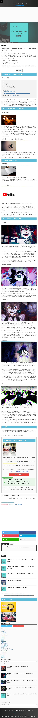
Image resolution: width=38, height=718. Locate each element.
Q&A (32, 710)
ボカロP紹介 (4, 552)
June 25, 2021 (15, 95)
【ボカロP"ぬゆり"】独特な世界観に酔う (15, 580)
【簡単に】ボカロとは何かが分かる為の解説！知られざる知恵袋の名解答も (21, 693)
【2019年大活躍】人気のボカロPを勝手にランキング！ (18, 587)
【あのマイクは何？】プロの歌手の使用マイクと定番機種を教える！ (20, 673)
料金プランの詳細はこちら (6, 625)
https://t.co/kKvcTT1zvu (9, 91)
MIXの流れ (8, 710)
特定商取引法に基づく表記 (20, 710)
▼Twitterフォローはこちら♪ (7, 502)
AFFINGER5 (33, 716)
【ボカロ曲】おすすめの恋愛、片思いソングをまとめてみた (14, 593)
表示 (21, 70)
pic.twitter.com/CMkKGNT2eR (23, 93)
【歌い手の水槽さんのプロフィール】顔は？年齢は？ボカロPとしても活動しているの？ (19, 595)
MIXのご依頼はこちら (17, 625)
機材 (16, 504)
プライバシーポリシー (28, 710)
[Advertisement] (19, 14)
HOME (5, 710)
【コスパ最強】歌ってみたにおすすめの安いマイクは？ (17, 666)
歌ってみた (11, 504)
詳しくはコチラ (18, 474)
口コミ (15, 710)
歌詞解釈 (20, 504)
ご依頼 (12, 710)
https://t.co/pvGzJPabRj (9, 93)
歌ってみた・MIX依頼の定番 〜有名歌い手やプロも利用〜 (19, 715)
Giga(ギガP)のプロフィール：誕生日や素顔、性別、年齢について (20, 573)
